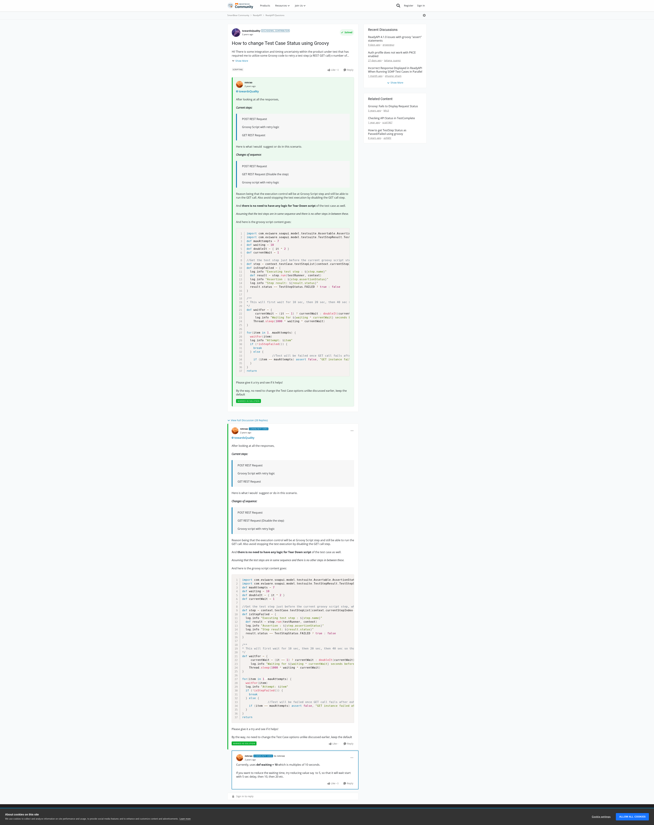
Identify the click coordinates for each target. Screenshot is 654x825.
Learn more (185, 818)
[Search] (398, 6)
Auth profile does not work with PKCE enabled (392, 54)
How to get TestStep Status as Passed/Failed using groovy (387, 132)
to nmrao (279, 756)
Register (408, 5)
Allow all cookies (632, 816)
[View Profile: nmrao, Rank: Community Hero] (235, 430)
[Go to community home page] (240, 6)
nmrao (248, 82)
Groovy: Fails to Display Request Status (393, 106)
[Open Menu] (424, 15)
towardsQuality (251, 30)
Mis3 (386, 110)
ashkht (387, 138)
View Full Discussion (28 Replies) (249, 420)
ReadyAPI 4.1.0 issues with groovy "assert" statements (395, 38)
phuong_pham (393, 76)
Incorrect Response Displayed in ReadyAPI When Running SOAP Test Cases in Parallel (395, 69)
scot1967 (387, 122)
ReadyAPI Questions (275, 15)
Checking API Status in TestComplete (391, 118)
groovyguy (388, 44)
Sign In (421, 5)
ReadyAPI (257, 15)
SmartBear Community (238, 15)
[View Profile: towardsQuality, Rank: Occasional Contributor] (236, 32)
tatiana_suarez (392, 60)
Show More (241, 60)
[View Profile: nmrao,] (239, 84)
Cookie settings (601, 816)
